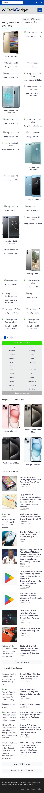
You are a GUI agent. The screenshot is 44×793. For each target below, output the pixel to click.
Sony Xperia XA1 (11, 254)
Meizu (12, 381)
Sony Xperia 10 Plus (33, 36)
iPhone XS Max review (30, 704)
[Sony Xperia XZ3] (11, 74)
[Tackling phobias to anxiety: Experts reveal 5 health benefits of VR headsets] (9, 521)
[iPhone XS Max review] (9, 706)
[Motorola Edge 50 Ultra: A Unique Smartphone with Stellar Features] (9, 716)
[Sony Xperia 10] (11, 64)
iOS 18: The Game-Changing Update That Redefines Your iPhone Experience (30, 481)
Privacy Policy (36, 789)
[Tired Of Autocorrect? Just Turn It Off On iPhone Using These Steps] (9, 539)
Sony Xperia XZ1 (11, 180)
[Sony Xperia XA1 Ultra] (33, 219)
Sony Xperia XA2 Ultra (33, 126)
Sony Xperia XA (33, 313)
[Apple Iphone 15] (11, 417)
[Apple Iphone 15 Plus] (33, 450)
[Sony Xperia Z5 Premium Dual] (11, 321)
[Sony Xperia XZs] (33, 207)
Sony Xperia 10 (11, 67)
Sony (32, 358)
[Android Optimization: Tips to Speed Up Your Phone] (9, 635)
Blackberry (32, 381)
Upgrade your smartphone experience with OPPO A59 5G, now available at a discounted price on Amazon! (31, 501)
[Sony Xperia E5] (11, 281)
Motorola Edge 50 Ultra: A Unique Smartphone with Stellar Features (31, 714)
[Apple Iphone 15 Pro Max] (33, 416)
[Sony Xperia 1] (33, 64)
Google (11, 358)
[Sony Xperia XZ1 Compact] (33, 154)
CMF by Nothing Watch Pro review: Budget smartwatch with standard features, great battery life (30, 748)
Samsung (12, 347)
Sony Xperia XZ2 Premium (11, 112)
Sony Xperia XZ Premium (11, 242)
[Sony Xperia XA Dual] (11, 310)
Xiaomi (11, 374)
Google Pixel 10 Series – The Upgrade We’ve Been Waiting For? (31, 676)
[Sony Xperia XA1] (11, 251)
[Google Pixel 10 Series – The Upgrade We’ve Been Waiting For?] (9, 679)
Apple (32, 347)
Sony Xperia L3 (11, 56)
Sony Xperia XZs (33, 210)
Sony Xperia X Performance (11, 301)
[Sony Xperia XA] (33, 310)
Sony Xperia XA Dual (11, 313)
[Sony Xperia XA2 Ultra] (33, 121)
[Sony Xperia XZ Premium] (11, 228)
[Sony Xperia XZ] (33, 261)
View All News (22, 662)
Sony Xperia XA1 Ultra (33, 224)
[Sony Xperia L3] (11, 43)
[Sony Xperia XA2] (11, 133)
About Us (25, 789)
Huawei (32, 362)
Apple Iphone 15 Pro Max (33, 431)
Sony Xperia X (33, 297)
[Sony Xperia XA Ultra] (33, 282)
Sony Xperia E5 (11, 284)
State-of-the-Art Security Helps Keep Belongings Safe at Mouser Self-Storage (29, 649)
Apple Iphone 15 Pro (11, 463)
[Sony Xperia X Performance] (11, 295)
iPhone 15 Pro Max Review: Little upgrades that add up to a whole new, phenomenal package (31, 730)
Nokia (12, 366)
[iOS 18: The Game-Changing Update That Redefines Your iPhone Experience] (9, 484)
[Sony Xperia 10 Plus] (33, 33)
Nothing (32, 351)
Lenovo (32, 366)
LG (32, 374)
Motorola (12, 351)
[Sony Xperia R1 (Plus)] (11, 145)
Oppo (32, 377)
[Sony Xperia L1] (11, 207)
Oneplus (12, 354)
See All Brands (22, 393)
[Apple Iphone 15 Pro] (11, 449)
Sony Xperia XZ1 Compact (33, 168)
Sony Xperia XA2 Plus (33, 80)
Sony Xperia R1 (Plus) (11, 150)
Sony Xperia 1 (33, 67)
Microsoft (32, 370)
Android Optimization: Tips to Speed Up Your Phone (30, 630)
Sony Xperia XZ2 (11, 123)
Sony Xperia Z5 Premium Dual (11, 327)
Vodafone (32, 385)
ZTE (12, 389)
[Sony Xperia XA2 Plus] (33, 75)
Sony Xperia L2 (33, 136)
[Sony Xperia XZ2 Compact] (33, 88)
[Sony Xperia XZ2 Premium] (11, 97)
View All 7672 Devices (22, 770)
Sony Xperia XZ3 (11, 77)
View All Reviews (22, 764)
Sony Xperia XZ (33, 274)
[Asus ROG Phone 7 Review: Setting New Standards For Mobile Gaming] (9, 695)
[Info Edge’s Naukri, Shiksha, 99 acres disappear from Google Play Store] (9, 600)
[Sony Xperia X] (33, 294)
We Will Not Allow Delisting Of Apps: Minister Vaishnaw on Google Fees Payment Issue (30, 616)
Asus (32, 354)
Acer (11, 370)
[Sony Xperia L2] (33, 133)
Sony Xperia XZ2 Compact (33, 94)
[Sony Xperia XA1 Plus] (33, 187)
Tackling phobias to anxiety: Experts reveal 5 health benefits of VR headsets (30, 518)
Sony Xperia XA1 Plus (33, 200)
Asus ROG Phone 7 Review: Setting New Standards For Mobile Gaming (30, 693)
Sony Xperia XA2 (11, 136)
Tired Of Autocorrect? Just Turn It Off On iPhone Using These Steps (30, 535)
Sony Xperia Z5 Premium (33, 327)
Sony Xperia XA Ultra (33, 287)
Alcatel (11, 385)
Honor (12, 377)
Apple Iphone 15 (11, 431)
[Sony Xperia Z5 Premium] (33, 321)
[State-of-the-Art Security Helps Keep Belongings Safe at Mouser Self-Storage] (9, 651)
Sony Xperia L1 (11, 210)
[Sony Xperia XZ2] (11, 120)
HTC (11, 362)
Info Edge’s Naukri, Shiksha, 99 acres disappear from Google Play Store (31, 597)
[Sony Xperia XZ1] (11, 177)
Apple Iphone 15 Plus (33, 465)
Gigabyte (32, 389)
